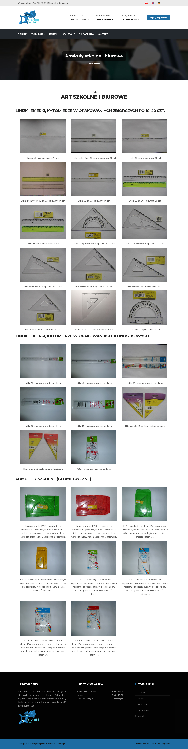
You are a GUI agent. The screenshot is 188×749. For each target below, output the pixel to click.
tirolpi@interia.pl (104, 19)
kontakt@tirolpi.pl (130, 19)
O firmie (22, 34)
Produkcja (37, 34)
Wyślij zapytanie (158, 17)
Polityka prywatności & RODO (148, 744)
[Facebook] (164, 2)
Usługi (53, 34)
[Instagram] (169, 2)
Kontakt (103, 34)
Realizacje (68, 34)
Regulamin (166, 744)
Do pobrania (86, 34)
